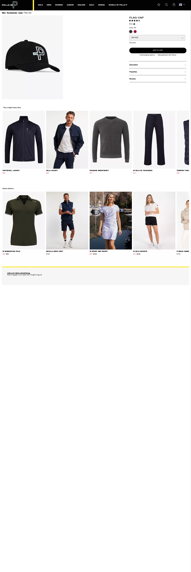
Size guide (132, 42)
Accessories (12, 13)
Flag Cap (27, 13)
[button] (158, 4)
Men (4, 13)
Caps (20, 13)
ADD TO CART (158, 50)
